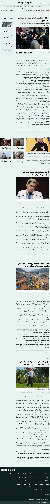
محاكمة (43, 352)
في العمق (11, 6)
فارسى (39, 1)
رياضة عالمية (36, 489)
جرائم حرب (38, 352)
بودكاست (5, 6)
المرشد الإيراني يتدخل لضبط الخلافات (38, 10)
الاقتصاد (32, 6)
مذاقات (42, 486)
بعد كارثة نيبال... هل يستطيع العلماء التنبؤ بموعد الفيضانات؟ (6, 47)
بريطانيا (29, 253)
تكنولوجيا (21, 6)
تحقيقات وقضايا (29, 488)
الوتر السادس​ (24, 477)
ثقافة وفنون (28, 6)
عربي (48, 1)
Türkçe (44, 1)
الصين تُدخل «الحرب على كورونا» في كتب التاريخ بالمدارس (20, 161)
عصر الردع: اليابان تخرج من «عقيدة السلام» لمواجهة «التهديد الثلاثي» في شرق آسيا (6, 41)
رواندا (30, 352)
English (46, 1)
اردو (41, 1)
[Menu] (48, 7)
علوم (19, 477)
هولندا (34, 352)
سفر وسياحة (41, 488)
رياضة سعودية (35, 486)
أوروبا (42, 477)
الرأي (34, 6)
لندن (32, 131)
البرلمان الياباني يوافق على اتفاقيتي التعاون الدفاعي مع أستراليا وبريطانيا (6, 148)
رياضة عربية (35, 488)
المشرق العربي (46, 480)
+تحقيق (30, 489)
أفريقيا (42, 480)
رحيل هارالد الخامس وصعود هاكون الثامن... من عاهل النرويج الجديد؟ (6, 36)
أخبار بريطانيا (36, 131)
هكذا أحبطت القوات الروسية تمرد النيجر (7, 51)
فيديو (8, 6)
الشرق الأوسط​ (40, 6)
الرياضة (14, 6)
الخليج (47, 477)
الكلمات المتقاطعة (47, 494)
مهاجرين (37, 253)
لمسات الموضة (41, 489)
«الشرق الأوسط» (43, 203)
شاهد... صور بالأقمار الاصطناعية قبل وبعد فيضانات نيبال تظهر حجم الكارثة (6, 30)
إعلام (25, 480)
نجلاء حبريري (45, 52)
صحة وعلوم (24, 6)
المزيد (22, 8)
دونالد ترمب (42, 253)
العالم (36, 6)
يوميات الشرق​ (17, 6)
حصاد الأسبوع (29, 486)
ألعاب (24, 8)
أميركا (33, 253)
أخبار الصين (42, 131)
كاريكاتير (36, 477)
